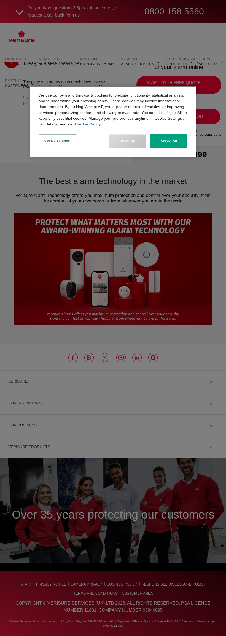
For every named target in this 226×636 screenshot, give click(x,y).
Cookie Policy (88, 124)
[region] (113, 121)
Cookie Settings (57, 140)
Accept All (169, 140)
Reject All (127, 140)
